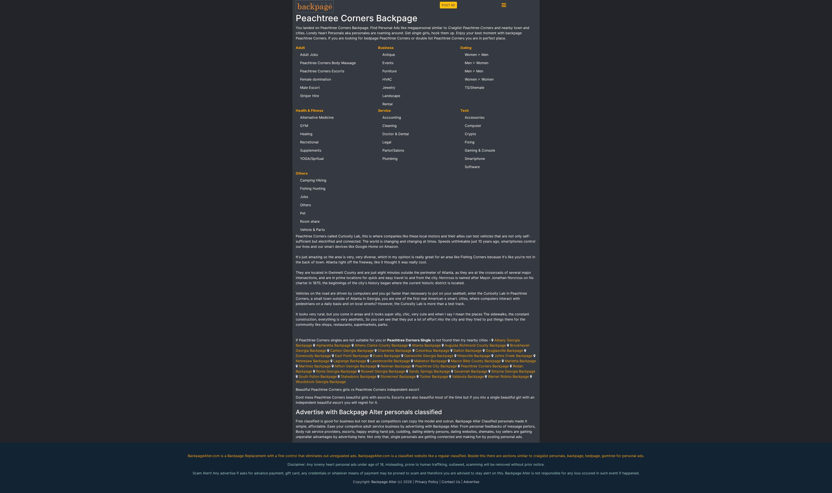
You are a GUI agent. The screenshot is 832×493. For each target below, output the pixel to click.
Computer (473, 125)
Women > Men (476, 54)
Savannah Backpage (470, 371)
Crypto (470, 134)
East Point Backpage (352, 356)
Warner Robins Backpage (508, 376)
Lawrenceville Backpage (390, 361)
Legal (386, 142)
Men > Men (474, 71)
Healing (306, 134)
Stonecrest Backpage (398, 376)
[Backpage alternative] (315, 6)
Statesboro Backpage (358, 376)
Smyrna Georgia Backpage (513, 371)
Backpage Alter (383, 482)
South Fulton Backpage (318, 376)
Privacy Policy (426, 482)
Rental (387, 104)
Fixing (469, 142)
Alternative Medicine (317, 117)
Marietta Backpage (520, 361)
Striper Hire (309, 96)
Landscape (391, 96)
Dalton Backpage (467, 350)
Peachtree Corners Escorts (322, 71)
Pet (303, 213)
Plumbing (390, 158)
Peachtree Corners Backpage (485, 366)
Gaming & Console (480, 150)
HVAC (387, 79)
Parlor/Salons (393, 150)
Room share (310, 221)
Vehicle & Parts (312, 229)
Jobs (304, 197)
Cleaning (389, 125)
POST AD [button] (448, 5)
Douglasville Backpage (504, 350)
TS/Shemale (474, 87)
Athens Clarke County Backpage (381, 345)
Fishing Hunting (312, 188)
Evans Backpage (386, 356)
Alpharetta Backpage (333, 345)
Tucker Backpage (434, 376)
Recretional (309, 142)
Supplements (310, 150)
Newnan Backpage (395, 366)
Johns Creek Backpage (513, 356)
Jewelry (388, 87)
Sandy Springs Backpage (429, 371)
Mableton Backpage (430, 361)
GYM (304, 125)
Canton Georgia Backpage (352, 350)
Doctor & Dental (395, 134)
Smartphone (475, 158)
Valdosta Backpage (468, 376)
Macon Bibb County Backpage (476, 361)
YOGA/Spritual (312, 158)
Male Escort (310, 87)
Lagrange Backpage (349, 361)
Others (305, 205)
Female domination (315, 79)
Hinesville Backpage (473, 356)
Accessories (474, 117)
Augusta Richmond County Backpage (475, 345)
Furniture (389, 71)
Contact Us (451, 482)
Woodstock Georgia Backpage (321, 381)
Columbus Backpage (432, 350)
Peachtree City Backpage (436, 366)
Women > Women (479, 79)
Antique (388, 54)
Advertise (471, 482)
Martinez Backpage (315, 366)
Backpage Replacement (247, 456)
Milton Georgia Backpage (355, 366)
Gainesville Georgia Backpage (428, 356)
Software (472, 167)
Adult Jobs (309, 54)
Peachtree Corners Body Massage (328, 63)
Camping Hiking (313, 180)
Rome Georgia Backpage (336, 371)
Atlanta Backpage (426, 345)
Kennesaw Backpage (312, 361)
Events (387, 63)
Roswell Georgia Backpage (383, 371)
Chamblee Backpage (394, 350)
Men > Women (476, 63)
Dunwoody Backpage (313, 356)
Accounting (391, 117)
